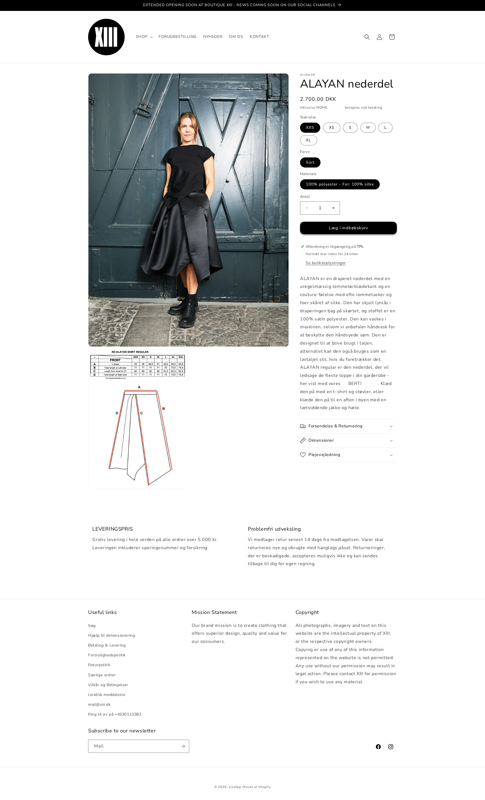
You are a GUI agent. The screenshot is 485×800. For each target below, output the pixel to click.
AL (345, 383)
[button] (143, 37)
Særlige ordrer (102, 674)
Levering (336, 107)
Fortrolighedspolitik (107, 655)
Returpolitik (99, 665)
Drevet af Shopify (256, 787)
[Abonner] (183, 746)
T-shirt (370, 383)
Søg (92, 625)
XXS (310, 127)
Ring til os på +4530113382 (114, 714)
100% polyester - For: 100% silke (340, 184)
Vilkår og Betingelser (108, 684)
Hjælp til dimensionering (111, 635)
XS (332, 127)
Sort (310, 162)
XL (308, 140)
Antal (305, 196)
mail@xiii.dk (99, 704)
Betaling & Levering (106, 645)
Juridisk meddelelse (106, 694)
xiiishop (235, 787)
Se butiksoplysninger (326, 262)
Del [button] (309, 472)
